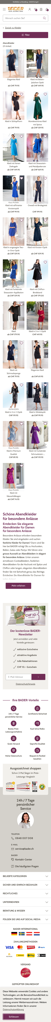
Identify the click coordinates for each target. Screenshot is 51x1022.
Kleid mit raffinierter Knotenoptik (13, 207)
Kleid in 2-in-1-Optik (37, 331)
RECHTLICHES (10, 893)
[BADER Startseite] (16, 9)
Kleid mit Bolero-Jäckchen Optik (37, 81)
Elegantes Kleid (13, 79)
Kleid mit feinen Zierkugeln (13, 165)
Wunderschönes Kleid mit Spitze (37, 123)
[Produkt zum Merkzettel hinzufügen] (21, 52)
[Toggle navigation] (4, 9)
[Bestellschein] (41, 9)
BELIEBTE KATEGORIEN (15, 876)
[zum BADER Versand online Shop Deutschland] (14, 933)
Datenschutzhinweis (25, 684)
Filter (27, 35)
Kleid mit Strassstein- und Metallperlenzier (37, 165)
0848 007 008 (24, 838)
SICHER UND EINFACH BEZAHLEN (20, 884)
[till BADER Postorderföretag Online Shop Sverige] (22, 933)
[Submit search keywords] (44, 18)
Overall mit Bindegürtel (37, 205)
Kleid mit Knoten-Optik (37, 247)
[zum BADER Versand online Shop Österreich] (29, 933)
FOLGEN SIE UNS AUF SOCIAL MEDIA (21, 919)
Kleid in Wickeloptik (37, 412)
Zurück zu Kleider (13, 27)
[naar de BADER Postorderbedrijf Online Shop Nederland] (37, 933)
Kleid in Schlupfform (13, 121)
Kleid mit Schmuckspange (13, 371)
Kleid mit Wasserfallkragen (14, 494)
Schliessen (14, 1016)
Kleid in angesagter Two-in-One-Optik (13, 249)
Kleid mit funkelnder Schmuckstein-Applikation (37, 453)
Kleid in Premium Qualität (14, 452)
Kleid (14, 331)
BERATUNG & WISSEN (14, 910)
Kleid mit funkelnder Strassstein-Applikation (14, 291)
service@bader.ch (24, 848)
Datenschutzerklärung (13, 1009)
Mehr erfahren (18, 585)
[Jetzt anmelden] (38, 677)
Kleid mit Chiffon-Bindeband (37, 291)
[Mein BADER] (29, 9)
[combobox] (25, 18)
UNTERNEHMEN (11, 902)
